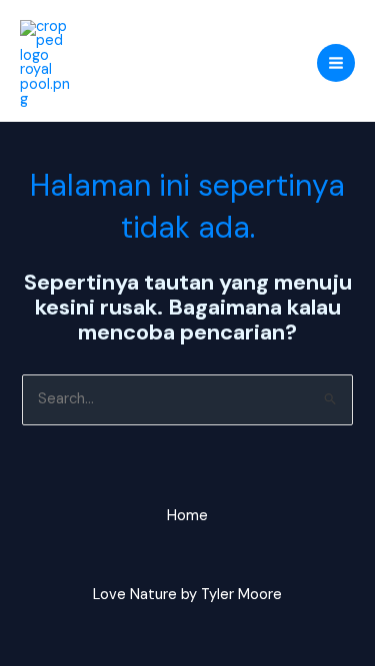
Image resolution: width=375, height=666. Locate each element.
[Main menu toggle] (336, 63)
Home (187, 515)
